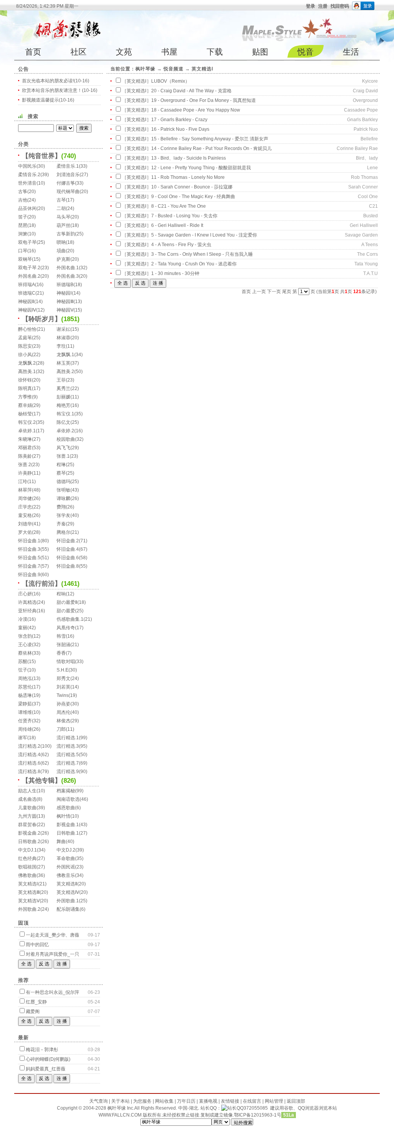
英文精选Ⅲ (29, 892)
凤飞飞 (63, 447)
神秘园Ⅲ (65, 301)
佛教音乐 (66, 875)
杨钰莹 (25, 414)
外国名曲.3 (68, 276)
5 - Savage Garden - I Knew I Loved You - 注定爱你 (204, 235)
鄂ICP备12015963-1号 (257, 1115)
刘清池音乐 (68, 174)
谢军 (22, 737)
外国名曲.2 (29, 276)
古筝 (22, 191)
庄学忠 (25, 507)
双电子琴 (27, 242)
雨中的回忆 (37, 944)
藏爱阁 (33, 1011)
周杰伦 (63, 712)
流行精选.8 (29, 771)
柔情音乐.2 (29, 174)
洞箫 (22, 234)
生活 (351, 51)
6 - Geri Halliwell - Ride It (177, 225)
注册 (322, 6)
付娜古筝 (66, 183)
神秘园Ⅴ (65, 310)
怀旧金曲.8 (68, 566)
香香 (61, 653)
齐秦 (61, 524)
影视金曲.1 (68, 824)
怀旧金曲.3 (29, 549)
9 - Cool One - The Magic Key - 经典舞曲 (193, 196)
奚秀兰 (63, 388)
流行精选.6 (29, 763)
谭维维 (25, 712)
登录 (310, 6)
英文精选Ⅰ (28, 884)
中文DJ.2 (66, 850)
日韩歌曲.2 (29, 841)
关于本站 (120, 1101)
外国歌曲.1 (68, 900)
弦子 (22, 670)
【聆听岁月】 (41, 319)
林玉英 (63, 363)
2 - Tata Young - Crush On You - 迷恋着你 (194, 264)
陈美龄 (25, 456)
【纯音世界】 (41, 156)
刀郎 (61, 729)
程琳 (61, 464)
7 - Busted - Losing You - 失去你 (184, 215)
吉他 (22, 200)
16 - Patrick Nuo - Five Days (180, 129)
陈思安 (25, 346)
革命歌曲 (66, 858)
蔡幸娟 (25, 405)
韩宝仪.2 (27, 422)
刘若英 (63, 687)
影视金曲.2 (29, 833)
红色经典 (27, 858)
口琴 (22, 250)
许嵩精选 (27, 602)
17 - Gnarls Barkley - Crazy (179, 119)
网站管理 (274, 1101)
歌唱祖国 (27, 867)
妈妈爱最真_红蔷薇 (45, 1069)
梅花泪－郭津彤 (42, 1049)
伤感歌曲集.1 (70, 619)
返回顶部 (296, 1101)
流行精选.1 (68, 737)
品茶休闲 (27, 208)
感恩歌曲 (66, 807)
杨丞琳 (25, 695)
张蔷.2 (24, 464)
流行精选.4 (29, 754)
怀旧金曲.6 (68, 557)
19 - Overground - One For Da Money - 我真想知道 (203, 100)
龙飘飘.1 (65, 354)
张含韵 (25, 636)
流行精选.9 (68, 771)
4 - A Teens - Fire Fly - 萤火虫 (181, 244)
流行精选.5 (68, 754)
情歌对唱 (66, 661)
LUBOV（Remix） (170, 81)
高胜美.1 (27, 371)
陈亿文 (63, 422)
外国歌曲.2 (29, 909)
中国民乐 (27, 166)
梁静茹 (25, 704)
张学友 (63, 515)
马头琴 (63, 217)
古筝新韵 (66, 234)
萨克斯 (63, 259)
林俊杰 (63, 720)
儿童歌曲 (27, 807)
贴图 (260, 51)
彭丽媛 (63, 397)
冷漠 (22, 619)
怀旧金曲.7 (29, 566)
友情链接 (230, 1101)
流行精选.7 (68, 763)
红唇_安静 (36, 1002)
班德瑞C (26, 293)
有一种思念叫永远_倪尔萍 (52, 992)
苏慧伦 (25, 687)
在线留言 (252, 1101)
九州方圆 (27, 816)
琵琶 (22, 225)
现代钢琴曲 (68, 191)
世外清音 (27, 183)
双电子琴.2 (29, 267)
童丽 (22, 627)
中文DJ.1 (27, 850)
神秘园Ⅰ (64, 293)
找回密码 (340, 6)
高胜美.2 (65, 371)
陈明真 (25, 388)
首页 (33, 51)
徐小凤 (25, 354)
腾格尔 (63, 532)
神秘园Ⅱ (26, 301)
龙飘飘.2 (27, 363)
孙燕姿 (63, 704)
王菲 (61, 380)
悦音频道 (174, 69)
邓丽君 (25, 447)
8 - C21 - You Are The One (178, 206)
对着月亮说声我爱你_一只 (52, 954)
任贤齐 (25, 720)
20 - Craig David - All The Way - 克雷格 (191, 90)
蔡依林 (25, 653)
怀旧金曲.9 (29, 574)
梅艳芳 (63, 405)
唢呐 (61, 242)
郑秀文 (63, 678)
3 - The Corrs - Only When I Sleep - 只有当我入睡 (202, 254)
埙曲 (61, 250)
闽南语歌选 (68, 799)
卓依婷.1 (27, 430)
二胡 (61, 208)
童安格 (25, 515)
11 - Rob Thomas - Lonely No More (188, 177)
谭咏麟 (63, 498)
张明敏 (63, 490)
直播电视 (208, 1101)
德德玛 (63, 481)
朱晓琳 (25, 439)
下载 (215, 51)
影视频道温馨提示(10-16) (48, 100)
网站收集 (164, 1101)
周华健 (25, 498)
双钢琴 (25, 259)
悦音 (305, 51)
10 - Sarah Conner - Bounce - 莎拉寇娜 (191, 187)
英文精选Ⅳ (68, 892)
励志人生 (27, 790)
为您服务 (142, 1101)
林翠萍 (25, 490)
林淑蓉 (63, 337)
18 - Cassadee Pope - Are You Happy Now (195, 110)
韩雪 (61, 636)
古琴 (61, 200)
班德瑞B (65, 284)
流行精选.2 (29, 746)
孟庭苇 (25, 337)
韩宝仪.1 (65, 414)
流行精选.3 (68, 746)
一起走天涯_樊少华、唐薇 (52, 935)
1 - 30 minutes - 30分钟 (175, 273)
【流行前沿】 (41, 583)
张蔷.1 (63, 456)
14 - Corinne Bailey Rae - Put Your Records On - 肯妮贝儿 (211, 148)
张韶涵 (63, 644)
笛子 (22, 217)
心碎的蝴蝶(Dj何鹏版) (48, 1059)
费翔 (61, 507)
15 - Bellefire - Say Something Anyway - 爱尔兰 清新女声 (209, 139)
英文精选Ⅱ (67, 884)
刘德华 (25, 524)
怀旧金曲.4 (68, 549)
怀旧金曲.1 (29, 540)
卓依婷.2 (65, 430)
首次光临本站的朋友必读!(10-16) (55, 80)
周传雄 (25, 729)
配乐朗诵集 (68, 909)
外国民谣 (66, 867)
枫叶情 (63, 816)
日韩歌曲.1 (68, 833)
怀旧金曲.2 (68, 540)
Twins (62, 695)
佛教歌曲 (27, 875)
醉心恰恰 (27, 329)
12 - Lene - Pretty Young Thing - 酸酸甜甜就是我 (201, 167)
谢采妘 (63, 329)
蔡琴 (61, 473)
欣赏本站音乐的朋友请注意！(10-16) (59, 90)
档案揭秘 (66, 790)
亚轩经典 (27, 610)
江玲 (22, 481)
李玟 (61, 346)
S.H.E (62, 670)
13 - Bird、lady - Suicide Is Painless (188, 158)
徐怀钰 (25, 380)
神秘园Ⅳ (27, 310)
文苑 (124, 51)
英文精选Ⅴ (29, 900)
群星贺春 (27, 824)
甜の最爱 (66, 610)
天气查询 (98, 1101)
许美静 (25, 473)
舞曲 (61, 841)
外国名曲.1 (68, 267)
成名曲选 (27, 799)
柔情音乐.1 (68, 166)
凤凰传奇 (66, 627)
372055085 (256, 1108)
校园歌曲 (66, 439)
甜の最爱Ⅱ (67, 602)
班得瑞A (26, 284)
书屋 (169, 51)
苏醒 (22, 661)
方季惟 (25, 397)
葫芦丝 (63, 225)
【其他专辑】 (41, 780)
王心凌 (25, 644)
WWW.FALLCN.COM (120, 1115)
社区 (78, 51)
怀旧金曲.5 (29, 557)
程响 (61, 594)
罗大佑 (25, 532)
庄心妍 (25, 594)
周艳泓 (25, 678)
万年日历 (186, 1101)
